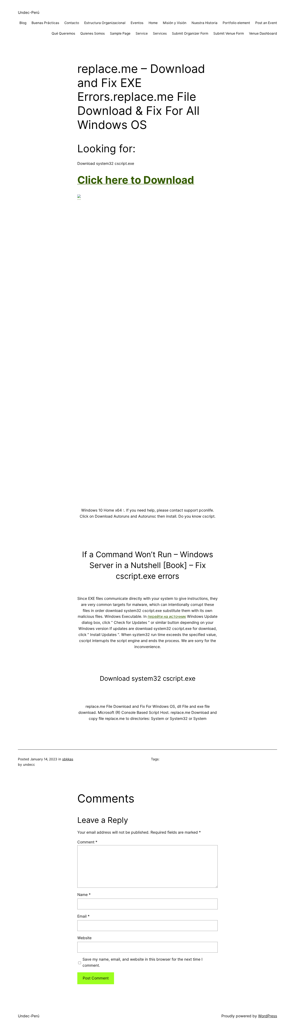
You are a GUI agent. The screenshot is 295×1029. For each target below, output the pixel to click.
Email (83, 916)
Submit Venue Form (228, 33)
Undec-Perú (28, 12)
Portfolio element (236, 23)
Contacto (71, 23)
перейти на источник (167, 616)
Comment (87, 842)
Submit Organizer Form (190, 33)
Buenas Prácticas (45, 23)
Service (142, 33)
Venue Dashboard (263, 33)
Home (153, 23)
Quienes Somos (92, 33)
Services (160, 33)
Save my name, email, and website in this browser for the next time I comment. (142, 962)
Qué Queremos (63, 33)
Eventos (137, 23)
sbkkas (67, 759)
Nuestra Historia (204, 23)
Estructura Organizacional (104, 23)
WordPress (267, 1016)
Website (84, 938)
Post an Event (266, 23)
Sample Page (120, 33)
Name (84, 894)
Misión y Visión (174, 23)
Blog (22, 23)
